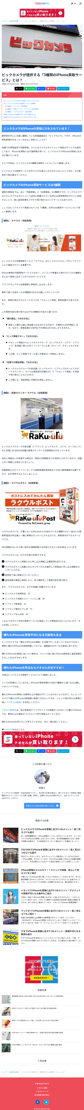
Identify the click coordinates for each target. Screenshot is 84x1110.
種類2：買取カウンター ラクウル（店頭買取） (24, 109)
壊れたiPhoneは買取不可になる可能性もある (20, 114)
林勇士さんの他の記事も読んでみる (40, 805)
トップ (4, 21)
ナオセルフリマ (42, 1091)
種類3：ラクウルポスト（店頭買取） (20, 112)
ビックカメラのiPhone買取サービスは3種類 (20, 103)
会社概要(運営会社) (42, 1095)
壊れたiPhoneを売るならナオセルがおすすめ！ (21, 117)
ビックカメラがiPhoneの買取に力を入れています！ (23, 101)
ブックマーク (64, 89)
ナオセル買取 (14, 702)
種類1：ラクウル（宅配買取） (18, 106)
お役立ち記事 (13, 21)
